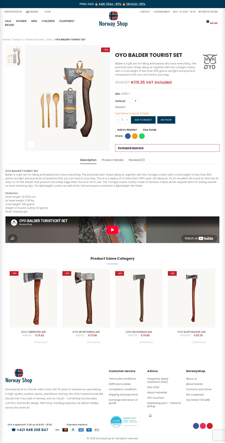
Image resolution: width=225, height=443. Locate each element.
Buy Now (166, 119)
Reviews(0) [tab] (137, 160)
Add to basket (143, 119)
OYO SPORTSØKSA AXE (86, 332)
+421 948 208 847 (32, 429)
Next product (217, 46)
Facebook (128, 136)
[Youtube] (210, 426)
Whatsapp (142, 136)
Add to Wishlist (127, 130)
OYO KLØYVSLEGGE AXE (192, 332)
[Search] (195, 23)
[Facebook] (196, 426)
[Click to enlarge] (31, 144)
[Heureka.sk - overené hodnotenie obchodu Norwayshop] (125, 421)
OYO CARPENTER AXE (33, 332)
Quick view (48, 281)
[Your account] (200, 23)
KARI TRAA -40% (110, 4)
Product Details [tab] (113, 160)
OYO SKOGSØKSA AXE (139, 332)
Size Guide (149, 130)
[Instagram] (203, 426)
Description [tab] (88, 160)
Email (135, 136)
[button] (144, 11)
